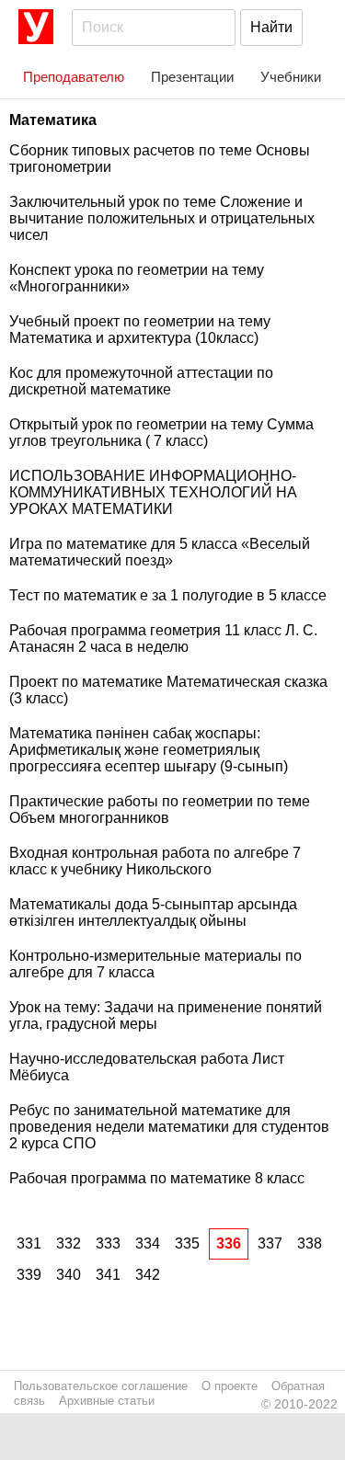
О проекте (229, 1386)
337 (270, 1243)
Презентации (192, 77)
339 (29, 1275)
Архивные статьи (107, 1401)
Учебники (290, 77)
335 (187, 1243)
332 (68, 1243)
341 (108, 1275)
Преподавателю (73, 77)
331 (29, 1243)
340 (68, 1275)
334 (147, 1243)
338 (309, 1243)
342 (147, 1275)
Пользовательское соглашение (101, 1386)
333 (108, 1243)
